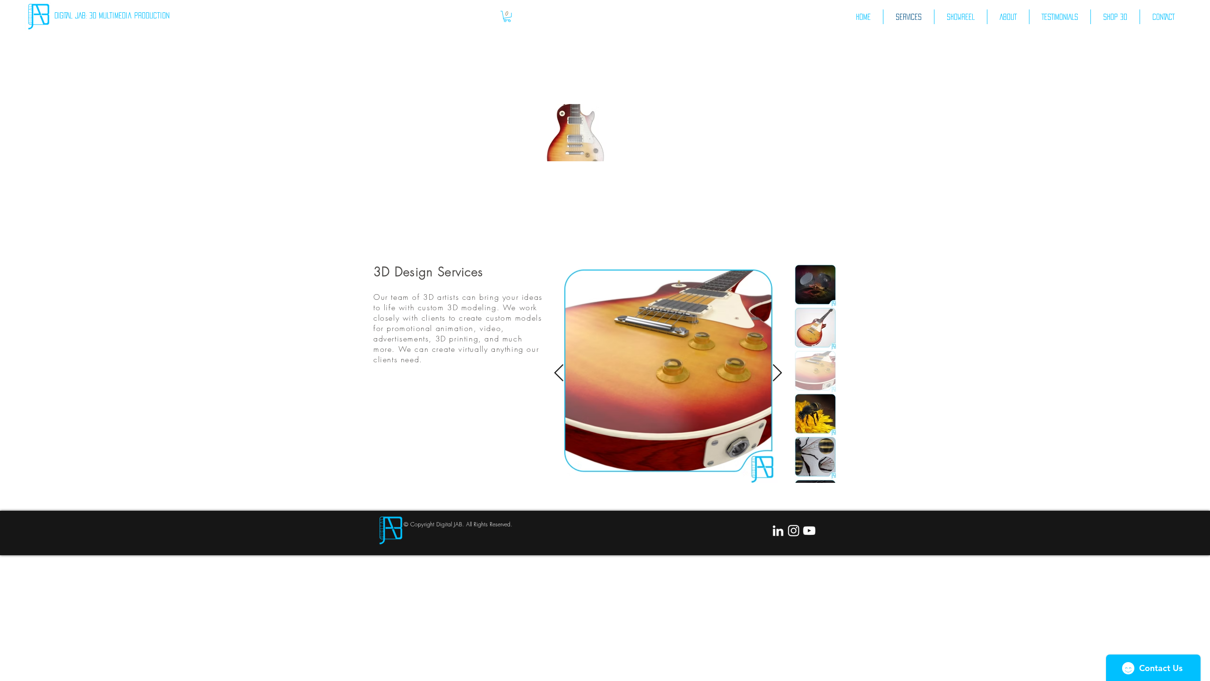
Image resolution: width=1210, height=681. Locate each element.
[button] (507, 16)
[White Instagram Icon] (793, 530)
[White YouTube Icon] (809, 530)
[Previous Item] (558, 373)
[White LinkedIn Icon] (778, 530)
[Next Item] (777, 373)
